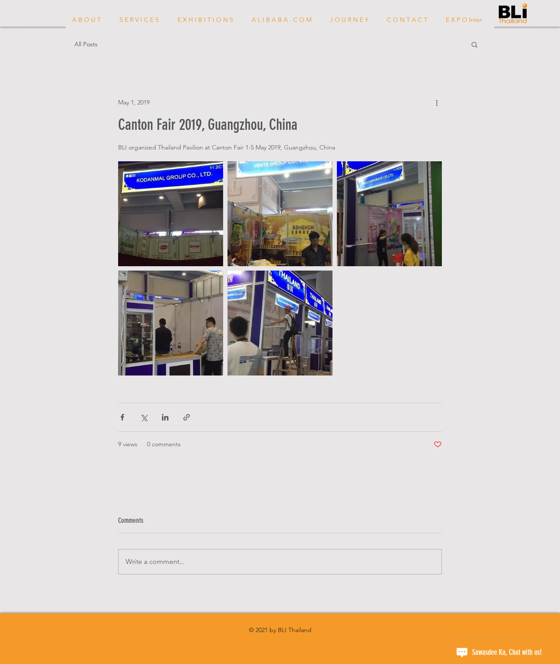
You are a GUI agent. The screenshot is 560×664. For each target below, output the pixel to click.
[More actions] (436, 102)
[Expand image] (170, 213)
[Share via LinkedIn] (165, 417)
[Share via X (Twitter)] (144, 417)
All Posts (86, 44)
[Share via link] (186, 417)
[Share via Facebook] (122, 417)
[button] (474, 44)
